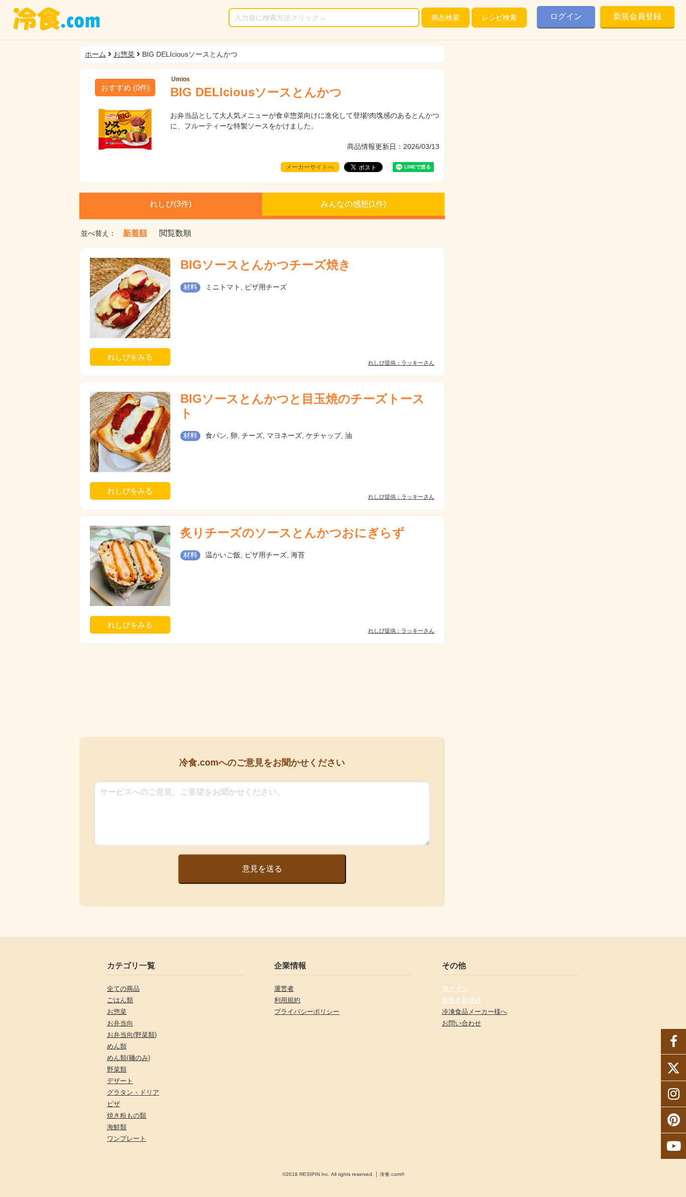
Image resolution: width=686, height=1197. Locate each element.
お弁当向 (120, 1023)
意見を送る (262, 868)
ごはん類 (120, 1000)
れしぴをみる (130, 357)
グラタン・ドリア (133, 1092)
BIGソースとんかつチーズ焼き (265, 264)
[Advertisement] (262, 690)
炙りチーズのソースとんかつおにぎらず (292, 532)
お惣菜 (124, 54)
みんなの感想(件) (353, 204)
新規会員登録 (637, 16)
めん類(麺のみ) (128, 1058)
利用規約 (287, 1000)
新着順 (135, 233)
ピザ (113, 1104)
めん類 (117, 1046)
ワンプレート (126, 1138)
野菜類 (117, 1069)
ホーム (95, 54)
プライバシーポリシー (306, 1011)
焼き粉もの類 (126, 1115)
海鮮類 (117, 1127)
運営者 (284, 988)
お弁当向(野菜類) (132, 1034)
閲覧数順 (175, 233)
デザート (120, 1081)
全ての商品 (123, 988)
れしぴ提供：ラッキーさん (401, 363)
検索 (445, 18)
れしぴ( (170, 204)
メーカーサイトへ (310, 167)
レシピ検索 (499, 18)
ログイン (566, 16)
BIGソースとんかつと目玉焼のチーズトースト (302, 406)
